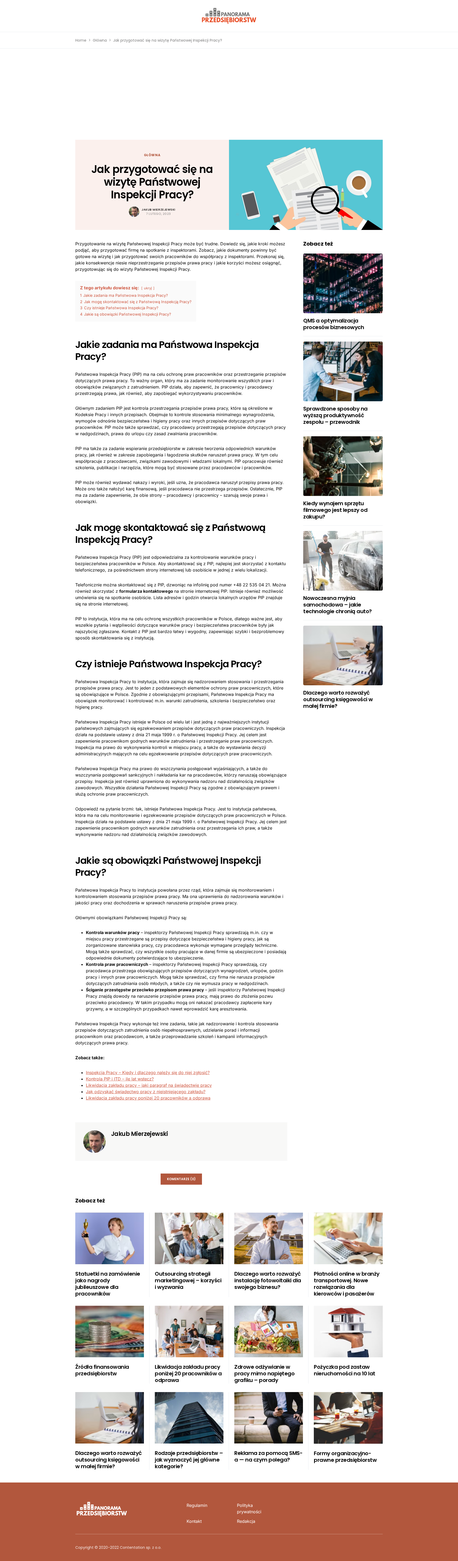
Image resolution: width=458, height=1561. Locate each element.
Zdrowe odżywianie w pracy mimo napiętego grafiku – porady (264, 1373)
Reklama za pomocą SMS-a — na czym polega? (268, 1456)
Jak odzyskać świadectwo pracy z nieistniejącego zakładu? (145, 1091)
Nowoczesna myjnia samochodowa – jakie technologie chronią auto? (337, 604)
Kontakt (194, 1521)
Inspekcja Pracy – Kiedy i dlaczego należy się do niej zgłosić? (148, 1072)
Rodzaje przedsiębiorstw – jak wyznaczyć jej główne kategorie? (189, 1459)
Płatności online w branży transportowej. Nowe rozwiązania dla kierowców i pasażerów (347, 1283)
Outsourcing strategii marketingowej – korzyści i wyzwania (188, 1280)
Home (80, 40)
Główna (100, 40)
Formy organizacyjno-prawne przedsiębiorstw (345, 1457)
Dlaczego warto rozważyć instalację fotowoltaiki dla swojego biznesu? (267, 1280)
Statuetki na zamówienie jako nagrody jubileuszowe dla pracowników (107, 1283)
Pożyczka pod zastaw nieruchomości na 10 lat (344, 1370)
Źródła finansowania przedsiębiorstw (102, 1370)
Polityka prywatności (249, 1508)
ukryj (148, 288)
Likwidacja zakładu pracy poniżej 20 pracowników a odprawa (148, 1098)
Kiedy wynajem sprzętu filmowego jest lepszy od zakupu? (335, 510)
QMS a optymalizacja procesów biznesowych (333, 324)
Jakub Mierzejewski (158, 209)
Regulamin (197, 1505)
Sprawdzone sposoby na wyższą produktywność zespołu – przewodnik (335, 415)
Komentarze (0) (181, 1179)
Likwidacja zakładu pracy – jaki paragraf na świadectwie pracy (149, 1085)
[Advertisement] (229, 94)
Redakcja (246, 1521)
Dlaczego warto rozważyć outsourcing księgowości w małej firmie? (338, 699)
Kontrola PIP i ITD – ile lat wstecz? (120, 1079)
